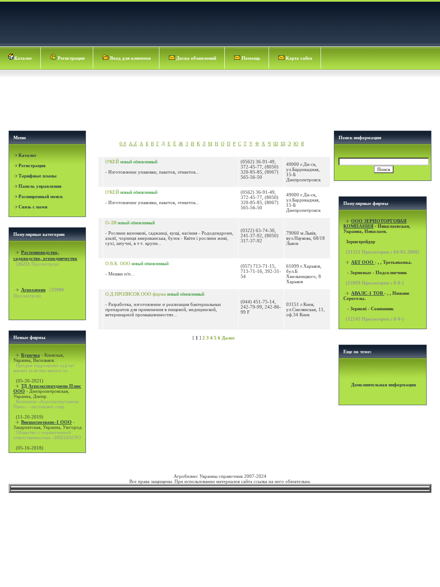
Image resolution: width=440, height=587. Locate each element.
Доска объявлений (195, 58)
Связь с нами (32, 206)
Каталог (23, 58)
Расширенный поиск (40, 196)
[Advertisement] (220, 101)
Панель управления (39, 186)
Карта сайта (298, 58)
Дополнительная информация (383, 384)
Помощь (250, 58)
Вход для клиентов (130, 58)
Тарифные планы (37, 175)
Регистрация (70, 58)
